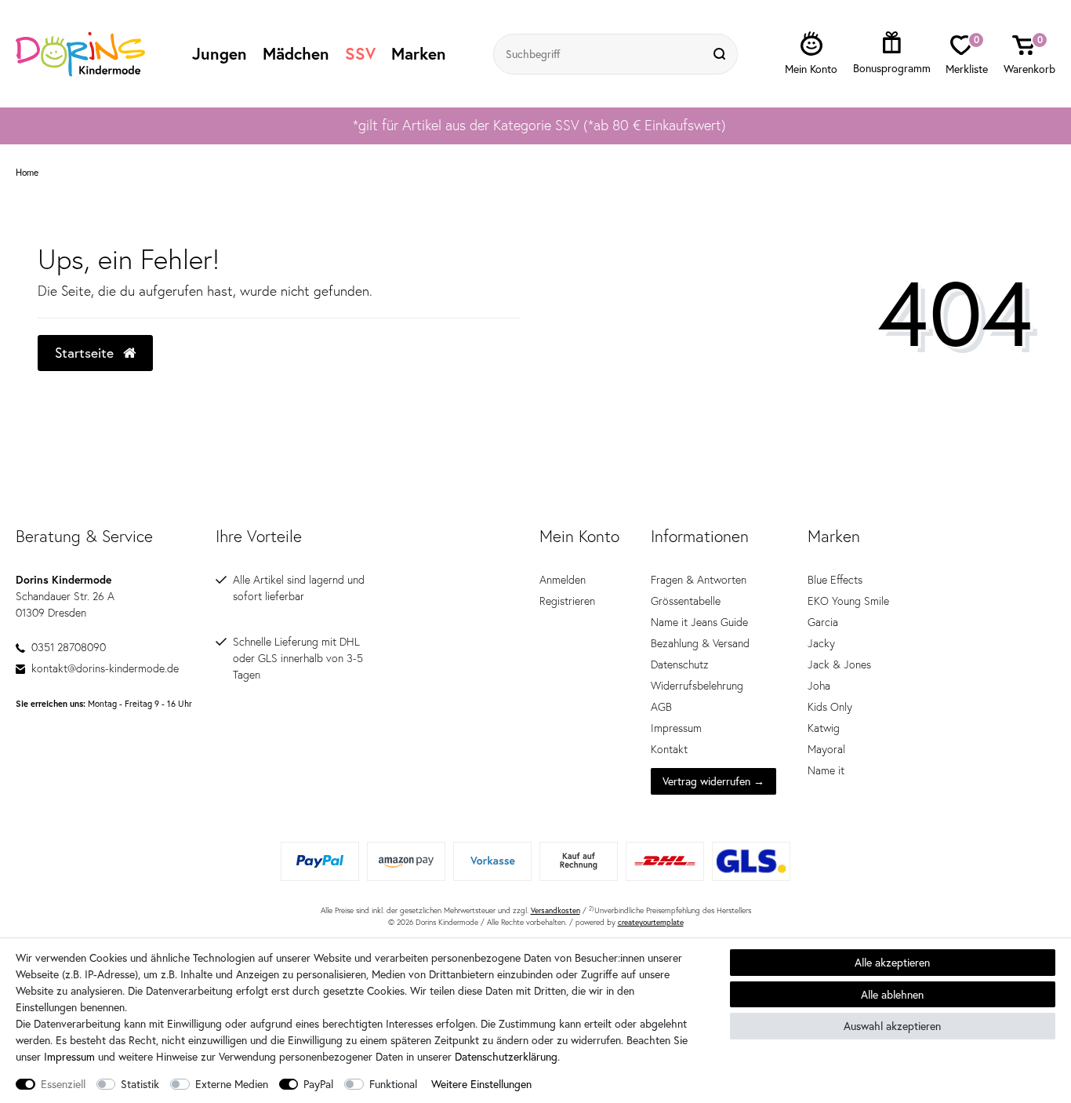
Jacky (821, 643)
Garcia (823, 622)
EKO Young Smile (848, 601)
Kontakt (669, 749)
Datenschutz (680, 664)
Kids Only (830, 707)
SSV (360, 53)
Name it (826, 770)
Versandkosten (555, 910)
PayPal (318, 1083)
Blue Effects (835, 580)
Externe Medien (231, 1083)
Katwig (824, 728)
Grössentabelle (686, 601)
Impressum (676, 728)
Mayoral (826, 749)
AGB (661, 707)
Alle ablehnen (892, 994)
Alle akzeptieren (892, 962)
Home (27, 172)
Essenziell (63, 1083)
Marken (418, 53)
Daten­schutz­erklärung (506, 1056)
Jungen (219, 53)
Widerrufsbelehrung (697, 686)
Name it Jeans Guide (699, 622)
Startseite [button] (86, 353)
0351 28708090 (68, 647)
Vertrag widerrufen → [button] (713, 781)
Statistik (140, 1083)
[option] (535, 125)
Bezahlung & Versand (700, 643)
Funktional (393, 1083)
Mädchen (296, 53)
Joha (819, 686)
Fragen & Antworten (698, 580)
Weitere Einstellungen (481, 1083)
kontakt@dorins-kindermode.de (105, 668)
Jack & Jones (839, 664)
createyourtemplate (651, 922)
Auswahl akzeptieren (892, 1025)
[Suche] (721, 54)
